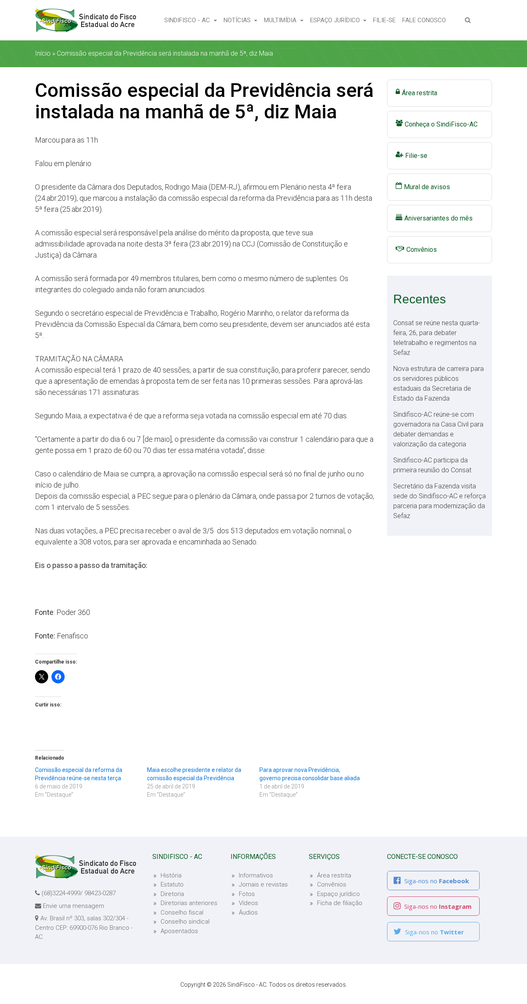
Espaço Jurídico (335, 20)
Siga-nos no (436, 881)
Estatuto (172, 884)
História (171, 875)
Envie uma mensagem (73, 906)
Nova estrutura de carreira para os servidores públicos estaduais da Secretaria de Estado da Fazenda (438, 383)
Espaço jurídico (338, 894)
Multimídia (281, 20)
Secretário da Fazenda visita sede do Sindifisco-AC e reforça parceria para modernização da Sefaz (439, 501)
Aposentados (179, 931)
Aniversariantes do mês (438, 218)
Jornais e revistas (263, 884)
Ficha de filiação (339, 903)
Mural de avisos (427, 187)
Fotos (247, 894)
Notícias (238, 20)
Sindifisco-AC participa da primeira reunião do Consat (432, 465)
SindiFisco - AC (188, 20)
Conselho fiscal (182, 912)
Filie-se (386, 20)
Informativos (256, 875)
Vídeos (248, 903)
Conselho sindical (185, 921)
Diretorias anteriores (189, 903)
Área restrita (419, 93)
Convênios (421, 249)
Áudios (248, 912)
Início (43, 53)
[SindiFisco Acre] (85, 20)
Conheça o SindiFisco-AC (441, 124)
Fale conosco (425, 20)
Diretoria (172, 894)
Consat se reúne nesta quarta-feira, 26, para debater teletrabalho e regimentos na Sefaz (436, 338)
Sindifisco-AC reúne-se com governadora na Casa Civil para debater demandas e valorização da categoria (438, 429)
